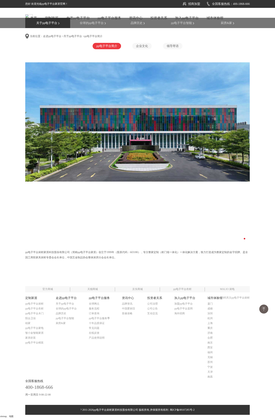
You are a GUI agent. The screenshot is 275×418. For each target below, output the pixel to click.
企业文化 (142, 46)
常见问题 (94, 328)
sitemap (3, 416)
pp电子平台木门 (34, 313)
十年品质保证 (97, 323)
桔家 (27, 323)
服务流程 (94, 308)
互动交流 (152, 313)
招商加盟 (194, 3)
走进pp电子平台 (52, 36)
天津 (210, 371)
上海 (210, 323)
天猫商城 (92, 289)
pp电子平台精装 (34, 342)
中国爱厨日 (128, 308)
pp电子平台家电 (34, 328)
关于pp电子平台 (46, 23)
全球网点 (94, 303)
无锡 (210, 357)
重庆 (210, 328)
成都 (210, 308)
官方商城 (47, 289)
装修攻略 (127, 313)
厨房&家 (226, 23)
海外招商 (179, 313)
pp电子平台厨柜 (34, 303)
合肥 (210, 337)
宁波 (210, 367)
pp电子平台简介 (93, 36)
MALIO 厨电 (227, 289)
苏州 (210, 362)
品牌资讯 (127, 303)
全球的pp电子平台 (92, 23)
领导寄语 (173, 46)
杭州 (210, 318)
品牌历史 (137, 23)
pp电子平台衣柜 (182, 289)
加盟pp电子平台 (183, 303)
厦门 (210, 303)
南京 (210, 342)
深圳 (210, 313)
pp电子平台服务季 (99, 318)
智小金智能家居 (34, 333)
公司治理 (152, 303)
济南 (210, 333)
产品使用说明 (97, 337)
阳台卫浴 (30, 318)
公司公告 (152, 308)
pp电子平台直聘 (183, 308)
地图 (11, 416)
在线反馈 (94, 333)
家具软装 (30, 337)
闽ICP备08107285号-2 (181, 409)
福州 (210, 352)
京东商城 (137, 289)
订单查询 (94, 313)
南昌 (210, 376)
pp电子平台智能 (181, 23)
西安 (210, 347)
